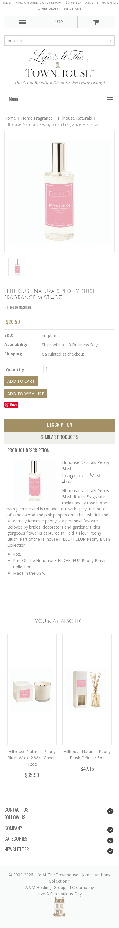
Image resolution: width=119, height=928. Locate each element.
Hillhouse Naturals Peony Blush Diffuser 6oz (87, 754)
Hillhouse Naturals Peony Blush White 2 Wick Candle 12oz (32, 758)
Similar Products (59, 436)
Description (59, 424)
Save (13, 404)
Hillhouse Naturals (17, 307)
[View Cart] (96, 22)
